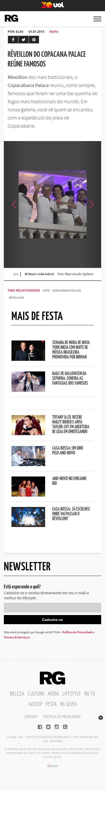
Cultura (36, 693)
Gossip (35, 704)
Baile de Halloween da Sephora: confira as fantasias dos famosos (70, 378)
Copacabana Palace (66, 290)
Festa (53, 31)
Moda (53, 693)
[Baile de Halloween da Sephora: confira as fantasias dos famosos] (28, 390)
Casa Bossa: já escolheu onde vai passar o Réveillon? (71, 514)
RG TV (89, 693)
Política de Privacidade (77, 632)
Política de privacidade (62, 717)
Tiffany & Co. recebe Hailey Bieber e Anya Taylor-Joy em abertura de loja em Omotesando (70, 424)
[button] (91, 204)
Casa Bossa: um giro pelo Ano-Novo (67, 450)
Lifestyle (71, 693)
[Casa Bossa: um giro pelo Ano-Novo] (28, 464)
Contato (30, 717)
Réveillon (16, 297)
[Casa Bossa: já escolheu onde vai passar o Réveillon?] (28, 525)
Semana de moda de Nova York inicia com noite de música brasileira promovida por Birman (71, 350)
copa (46, 290)
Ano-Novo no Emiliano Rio (69, 481)
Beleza (17, 693)
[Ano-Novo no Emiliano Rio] (28, 495)
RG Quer (68, 704)
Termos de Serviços (17, 637)
